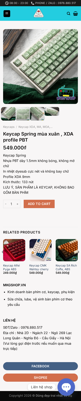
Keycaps (9, 126)
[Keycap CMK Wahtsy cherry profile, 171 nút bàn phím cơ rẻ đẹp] (40, 250)
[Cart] (75, 13)
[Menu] (7, 13)
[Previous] (10, 66)
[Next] (71, 66)
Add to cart (39, 204)
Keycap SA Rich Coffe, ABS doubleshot (66, 269)
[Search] (68, 14)
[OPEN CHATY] (66, 387)
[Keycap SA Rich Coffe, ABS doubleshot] (67, 250)
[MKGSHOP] (39, 13)
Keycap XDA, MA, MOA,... (35, 126)
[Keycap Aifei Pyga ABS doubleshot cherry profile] (14, 250)
